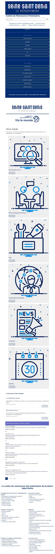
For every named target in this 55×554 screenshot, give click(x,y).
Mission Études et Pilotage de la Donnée (11, 545)
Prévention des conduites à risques (37, 511)
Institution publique (27, 48)
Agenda (11, 383)
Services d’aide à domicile (35, 533)
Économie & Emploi (40, 23)
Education (4, 520)
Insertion (31, 502)
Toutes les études (27, 76)
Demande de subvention (27, 80)
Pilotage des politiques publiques (9, 541)
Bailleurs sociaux (33, 529)
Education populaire (6, 511)
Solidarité (23, 25)
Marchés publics (27, 69)
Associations (27, 41)
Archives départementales (35, 545)
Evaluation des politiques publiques (10, 542)
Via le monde (27, 55)
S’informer (12, 341)
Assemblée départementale (8, 539)
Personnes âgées (33, 512)
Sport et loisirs (5, 515)
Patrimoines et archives (7, 518)
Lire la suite (12, 173)
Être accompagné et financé (17, 213)
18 (14, 478)
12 (11, 478)
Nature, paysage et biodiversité (9, 497)
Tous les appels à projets (27, 73)
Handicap (31, 518)
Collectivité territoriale (27, 38)
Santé (30, 521)
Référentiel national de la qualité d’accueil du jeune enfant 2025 (21, 463)
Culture (3, 514)
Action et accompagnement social (36, 515)
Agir (10, 257)
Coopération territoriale (7, 544)
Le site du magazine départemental (37, 541)
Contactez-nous (27, 66)
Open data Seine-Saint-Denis (35, 542)
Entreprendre (32, 497)
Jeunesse (4, 512)
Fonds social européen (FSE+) (9, 521)
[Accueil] (27, 7)
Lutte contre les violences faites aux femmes (39, 523)
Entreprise (27, 45)
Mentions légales (27, 83)
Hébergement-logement (34, 532)
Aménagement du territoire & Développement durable (21, 23)
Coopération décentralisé (16, 298)
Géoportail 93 (32, 544)
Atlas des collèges (33, 547)
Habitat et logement (6, 503)
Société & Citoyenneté (14, 25)
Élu (27, 52)
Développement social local (35, 514)
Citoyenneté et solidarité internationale (10, 517)
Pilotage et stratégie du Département (36, 25)
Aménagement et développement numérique (12, 496)
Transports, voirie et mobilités (8, 500)
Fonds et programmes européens (36, 499)
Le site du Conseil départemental (36, 539)
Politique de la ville (6, 502)
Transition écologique (6, 505)
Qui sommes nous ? (15, 170)
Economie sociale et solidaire (35, 494)
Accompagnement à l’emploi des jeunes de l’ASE (40, 530)
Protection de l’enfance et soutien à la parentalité (40, 520)
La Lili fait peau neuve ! (13, 398)
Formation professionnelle (35, 500)
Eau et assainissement (7, 499)
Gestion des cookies (27, 86)
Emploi (30, 496)
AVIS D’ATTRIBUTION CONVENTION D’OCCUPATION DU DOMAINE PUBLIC (25, 427)
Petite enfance (32, 517)
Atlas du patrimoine (33, 548)
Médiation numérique (34, 524)
